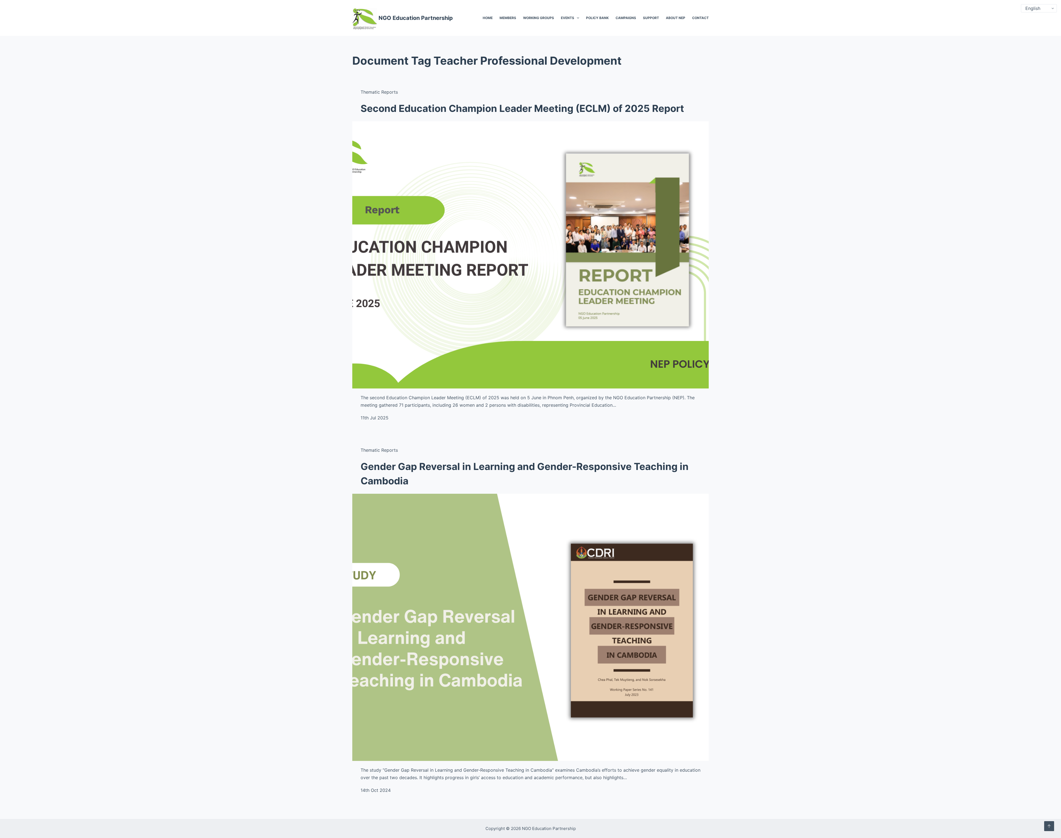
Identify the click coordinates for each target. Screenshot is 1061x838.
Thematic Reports (379, 92)
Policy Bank (597, 18)
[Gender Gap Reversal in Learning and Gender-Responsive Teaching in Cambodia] (530, 627)
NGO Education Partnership (416, 18)
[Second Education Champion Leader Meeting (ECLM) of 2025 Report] (530, 255)
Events (567, 18)
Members (508, 18)
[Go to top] (1049, 826)
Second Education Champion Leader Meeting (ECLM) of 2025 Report (522, 108)
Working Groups (538, 18)
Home (488, 18)
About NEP (675, 18)
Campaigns (626, 18)
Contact (700, 18)
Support (651, 18)
